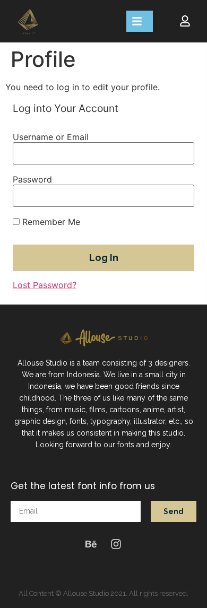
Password (32, 179)
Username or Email (51, 137)
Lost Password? (44, 285)
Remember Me (50, 222)
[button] (139, 21)
